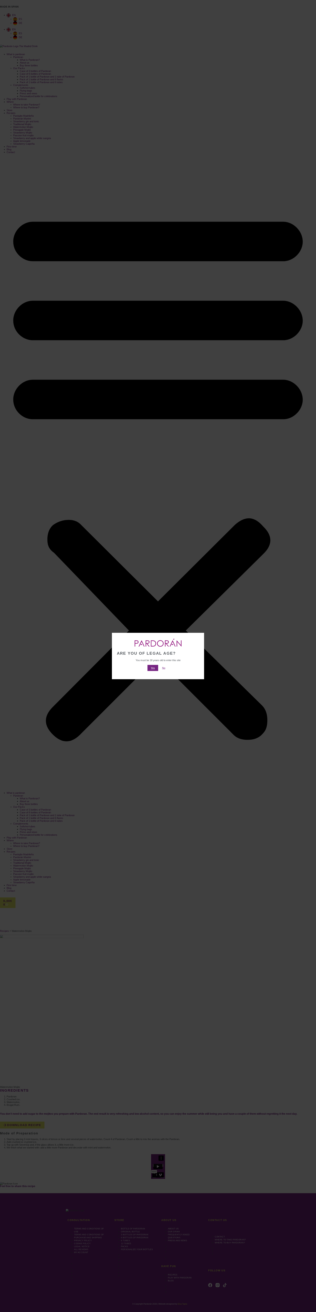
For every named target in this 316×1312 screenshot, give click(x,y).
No (163, 668)
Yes (153, 668)
